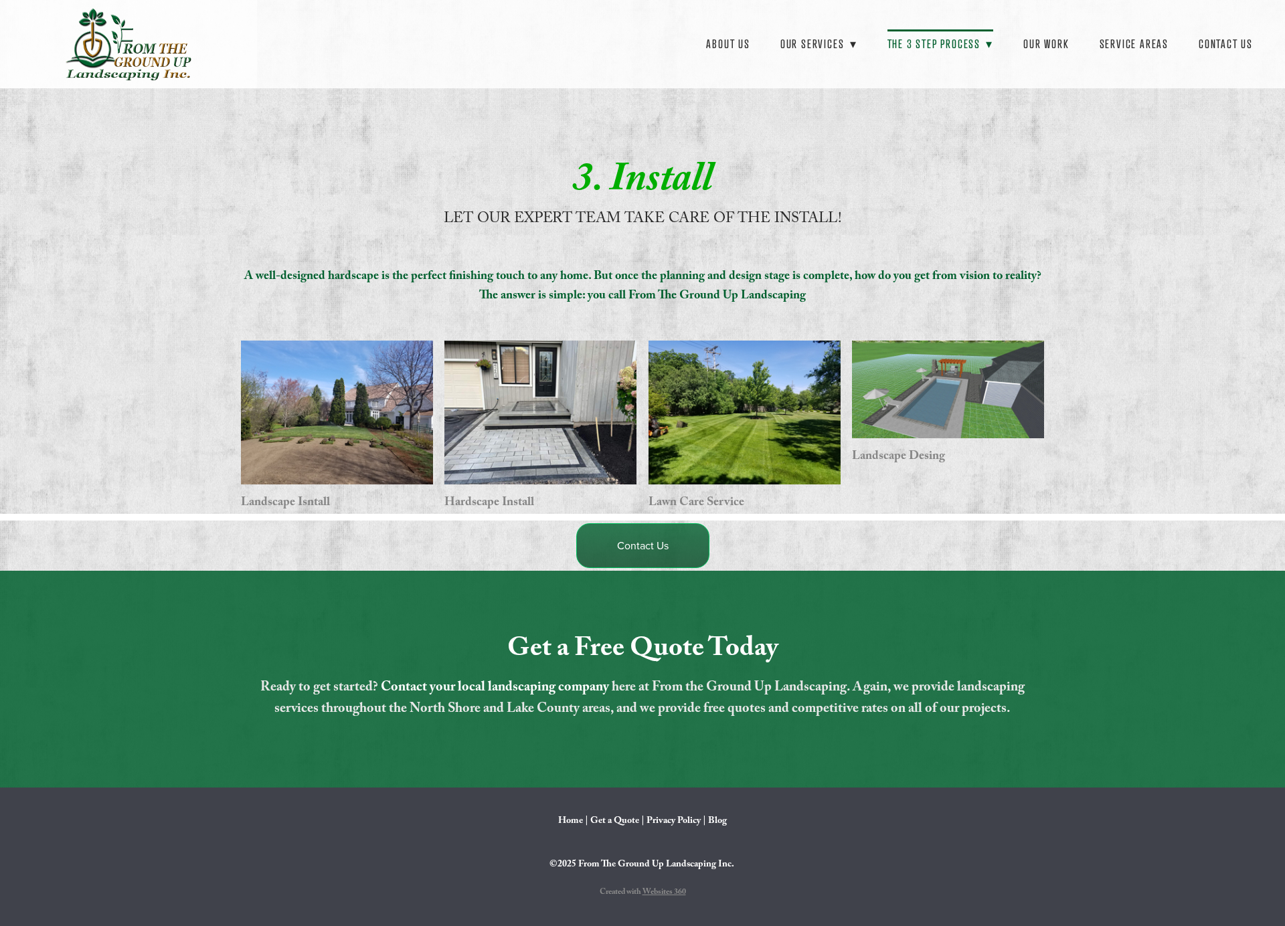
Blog (717, 822)
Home (570, 822)
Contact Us (1226, 44)
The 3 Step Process (940, 44)
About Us (728, 44)
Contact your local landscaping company (496, 688)
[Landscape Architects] (948, 389)
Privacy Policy (674, 822)
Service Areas (1134, 44)
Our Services (818, 44)
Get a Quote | (617, 822)
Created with (643, 892)
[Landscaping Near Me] (745, 412)
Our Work (1046, 44)
